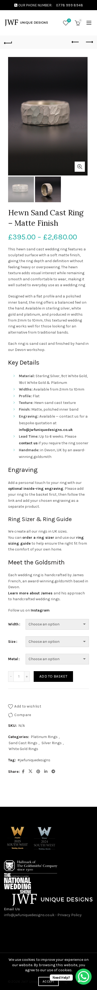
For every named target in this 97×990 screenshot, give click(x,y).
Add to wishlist (27, 706)
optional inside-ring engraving (35, 488)
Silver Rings (51, 743)
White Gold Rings (23, 749)
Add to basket (53, 676)
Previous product (75, 42)
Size (12, 641)
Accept (48, 981)
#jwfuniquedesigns (34, 760)
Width (13, 624)
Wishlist (69, 20)
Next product (89, 42)
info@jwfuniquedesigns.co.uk (29, 915)
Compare (22, 715)
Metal (13, 659)
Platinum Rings (44, 737)
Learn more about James (30, 593)
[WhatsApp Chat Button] (83, 977)
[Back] (8, 42)
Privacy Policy (69, 915)
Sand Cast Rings (23, 743)
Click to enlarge (80, 167)
